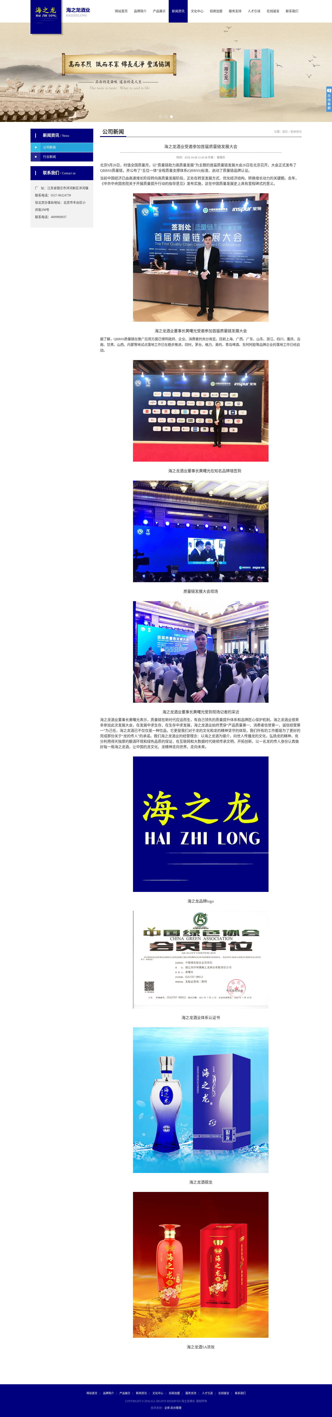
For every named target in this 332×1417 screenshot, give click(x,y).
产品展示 (159, 11)
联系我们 (292, 11)
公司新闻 (49, 147)
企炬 (167, 1408)
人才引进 (254, 11)
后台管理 (176, 1408)
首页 (285, 131)
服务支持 (235, 11)
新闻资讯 (178, 11)
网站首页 (121, 11)
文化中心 (197, 11)
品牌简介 (140, 11)
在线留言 (273, 11)
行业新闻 (49, 156)
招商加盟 (216, 11)
